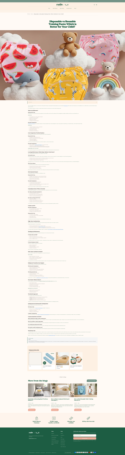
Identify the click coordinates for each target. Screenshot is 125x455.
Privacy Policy (63, 444)
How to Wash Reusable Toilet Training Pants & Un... (83, 399)
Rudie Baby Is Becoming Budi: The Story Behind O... (38, 399)
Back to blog (63, 377)
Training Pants (53, 439)
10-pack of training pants (38, 144)
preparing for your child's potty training (42, 277)
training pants (66, 105)
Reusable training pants (31, 123)
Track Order (62, 439)
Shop (49, 8)
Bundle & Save (69, 8)
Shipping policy (54, 452)
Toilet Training (55, 8)
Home (28, 13)
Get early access (84, 438)
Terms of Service (63, 446)
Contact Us (62, 435)
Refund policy (38, 452)
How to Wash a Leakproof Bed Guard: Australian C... (60, 399)
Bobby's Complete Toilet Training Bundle (43, 314)
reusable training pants (52, 335)
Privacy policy (43, 452)
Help (75, 8)
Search (62, 433)
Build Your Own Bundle (54, 435)
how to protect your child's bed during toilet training (55, 229)
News (32, 13)
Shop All (52, 433)
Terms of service (48, 452)
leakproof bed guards (42, 226)
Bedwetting (62, 8)
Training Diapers (53, 437)
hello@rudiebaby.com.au (32, 438)
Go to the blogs (91, 380)
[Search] (94, 5)
